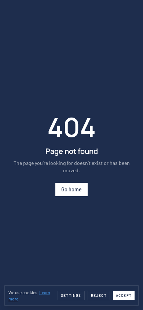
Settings (71, 295)
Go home (71, 189)
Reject (99, 295)
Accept (124, 295)
